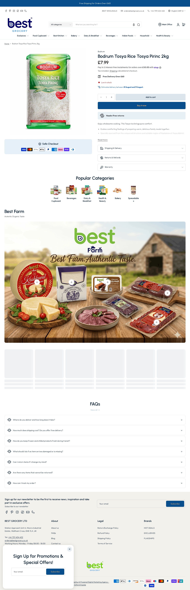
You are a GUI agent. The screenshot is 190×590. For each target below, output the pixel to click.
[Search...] (138, 24)
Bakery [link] (118, 198)
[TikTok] (17, 10)
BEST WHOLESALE (109, 11)
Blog (53, 538)
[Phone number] (25, 10)
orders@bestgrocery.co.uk (16, 540)
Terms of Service (105, 543)
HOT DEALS (149, 528)
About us (55, 528)
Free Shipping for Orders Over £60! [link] (95, 3)
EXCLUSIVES (149, 533)
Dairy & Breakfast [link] (87, 199)
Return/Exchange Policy (108, 528)
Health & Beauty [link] (102, 199)
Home (6, 43)
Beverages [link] (71, 198)
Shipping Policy (104, 538)
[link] (95, 410)
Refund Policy (103, 533)
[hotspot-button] (37, 282)
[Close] (69, 549)
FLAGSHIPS (149, 538)
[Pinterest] (10, 10)
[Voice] (134, 24)
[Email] (21, 10)
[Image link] (56, 194)
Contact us (56, 543)
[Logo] (20, 25)
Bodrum (101, 51)
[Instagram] (14, 10)
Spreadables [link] (133, 199)
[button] (177, 11)
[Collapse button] (95, 420)
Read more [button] (103, 140)
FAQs (53, 533)
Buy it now (141, 105)
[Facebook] (6, 10)
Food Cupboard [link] (56, 199)
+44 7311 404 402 (15, 537)
